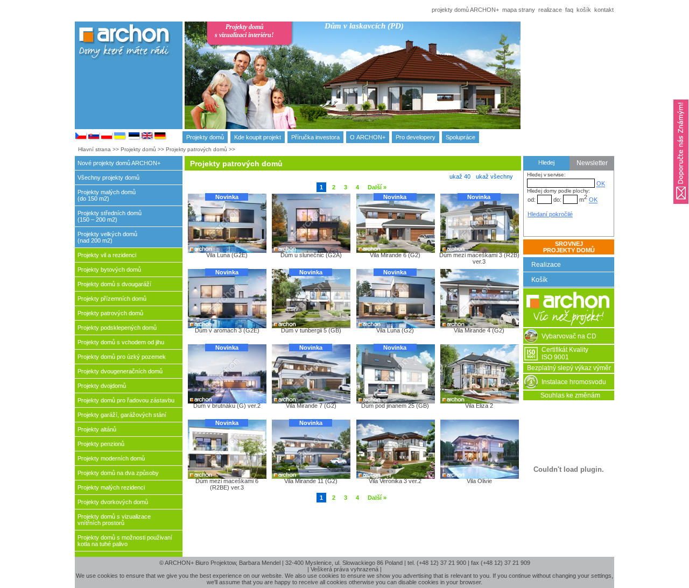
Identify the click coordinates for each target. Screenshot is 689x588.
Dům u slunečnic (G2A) (311, 255)
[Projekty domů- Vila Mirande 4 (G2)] (479, 298)
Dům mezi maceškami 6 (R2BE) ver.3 (226, 484)
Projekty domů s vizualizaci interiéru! (244, 31)
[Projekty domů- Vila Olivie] (479, 448)
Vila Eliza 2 (479, 405)
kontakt (604, 9)
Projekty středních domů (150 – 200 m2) (110, 216)
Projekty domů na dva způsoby (118, 473)
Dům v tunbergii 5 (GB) (311, 330)
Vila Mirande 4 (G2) (479, 330)
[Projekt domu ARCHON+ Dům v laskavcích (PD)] (411, 84)
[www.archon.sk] (94, 138)
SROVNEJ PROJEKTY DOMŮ (569, 246)
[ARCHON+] (107, 138)
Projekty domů (205, 137)
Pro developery (415, 137)
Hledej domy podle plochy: (558, 191)
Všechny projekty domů (108, 177)
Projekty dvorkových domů (113, 502)
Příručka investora (315, 137)
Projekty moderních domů (111, 458)
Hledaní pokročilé (550, 214)
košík (583, 9)
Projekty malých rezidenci (111, 487)
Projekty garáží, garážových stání (122, 415)
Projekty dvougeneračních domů (120, 371)
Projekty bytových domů (109, 269)
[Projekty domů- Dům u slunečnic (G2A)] (310, 222)
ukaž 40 (459, 176)
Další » (377, 187)
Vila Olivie (479, 481)
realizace (550, 9)
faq (569, 9)
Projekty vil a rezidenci (107, 255)
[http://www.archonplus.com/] (147, 138)
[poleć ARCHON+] (680, 207)
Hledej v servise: (546, 175)
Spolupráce (460, 137)
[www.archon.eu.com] (160, 138)
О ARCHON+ (367, 137)
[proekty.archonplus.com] (134, 138)
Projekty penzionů (101, 444)
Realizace (546, 264)
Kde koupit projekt (257, 137)
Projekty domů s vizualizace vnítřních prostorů (114, 519)
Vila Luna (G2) (395, 330)
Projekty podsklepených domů (117, 327)
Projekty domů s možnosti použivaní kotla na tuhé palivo (125, 540)
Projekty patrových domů (196, 149)
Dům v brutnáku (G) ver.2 (227, 405)
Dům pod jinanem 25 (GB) (395, 405)
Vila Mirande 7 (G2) (311, 405)
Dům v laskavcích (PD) (364, 26)
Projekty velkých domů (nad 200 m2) (107, 237)
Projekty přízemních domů (112, 298)
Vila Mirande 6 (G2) (395, 255)
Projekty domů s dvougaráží (114, 284)
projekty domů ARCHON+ (465, 9)
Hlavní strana (94, 149)
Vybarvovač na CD (569, 336)
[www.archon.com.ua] (120, 138)
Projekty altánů (97, 429)
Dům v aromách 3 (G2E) (227, 330)
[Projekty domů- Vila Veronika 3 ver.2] (395, 448)
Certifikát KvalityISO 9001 (565, 353)
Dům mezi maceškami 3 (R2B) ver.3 (479, 258)
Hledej (546, 162)
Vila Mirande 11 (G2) (311, 481)
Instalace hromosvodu (574, 382)
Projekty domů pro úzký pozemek (122, 356)
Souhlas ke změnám (570, 395)
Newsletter (592, 163)
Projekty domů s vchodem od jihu (121, 342)
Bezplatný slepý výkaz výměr (569, 368)
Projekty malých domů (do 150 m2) (107, 195)
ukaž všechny (494, 176)
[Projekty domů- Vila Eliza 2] (479, 373)
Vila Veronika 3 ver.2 (395, 481)
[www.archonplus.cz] (81, 138)
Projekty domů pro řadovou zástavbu (126, 400)
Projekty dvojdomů (102, 385)
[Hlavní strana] (568, 325)
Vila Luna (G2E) (227, 255)
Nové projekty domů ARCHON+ (119, 163)
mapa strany (518, 9)
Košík (539, 280)
